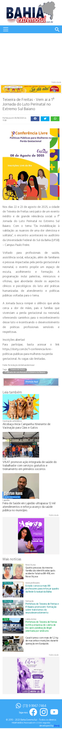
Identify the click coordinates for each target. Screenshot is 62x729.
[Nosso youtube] (54, 712)
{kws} (56, 725)
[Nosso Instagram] (44, 712)
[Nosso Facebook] (33, 712)
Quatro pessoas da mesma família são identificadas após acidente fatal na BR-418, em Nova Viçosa (40, 572)
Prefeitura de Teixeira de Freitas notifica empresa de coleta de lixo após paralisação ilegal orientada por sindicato (41, 626)
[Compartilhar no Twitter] (45, 118)
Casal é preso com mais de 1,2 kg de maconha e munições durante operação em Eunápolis (41, 640)
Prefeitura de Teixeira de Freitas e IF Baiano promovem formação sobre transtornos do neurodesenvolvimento (42, 608)
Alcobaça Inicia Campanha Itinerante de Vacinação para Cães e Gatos (26, 426)
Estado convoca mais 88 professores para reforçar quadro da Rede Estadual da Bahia (42, 588)
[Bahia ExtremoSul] (31, 12)
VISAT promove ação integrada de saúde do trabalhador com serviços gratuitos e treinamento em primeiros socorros (30, 465)
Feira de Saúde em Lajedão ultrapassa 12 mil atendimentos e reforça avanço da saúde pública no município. (29, 506)
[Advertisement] (31, 58)
